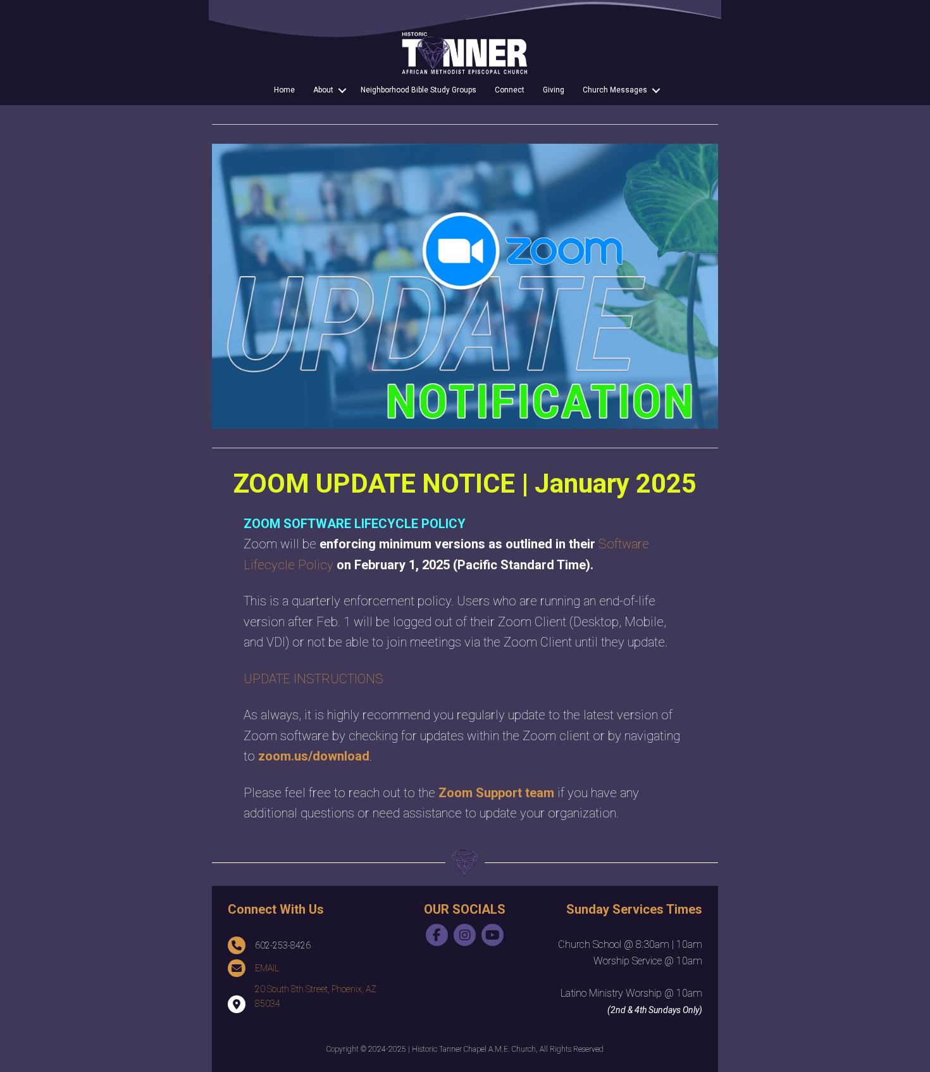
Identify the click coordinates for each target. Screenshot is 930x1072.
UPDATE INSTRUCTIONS (313, 678)
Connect (509, 89)
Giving (553, 89)
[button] (342, 90)
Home (284, 89)
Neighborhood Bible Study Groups (418, 89)
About (323, 89)
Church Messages (615, 89)
